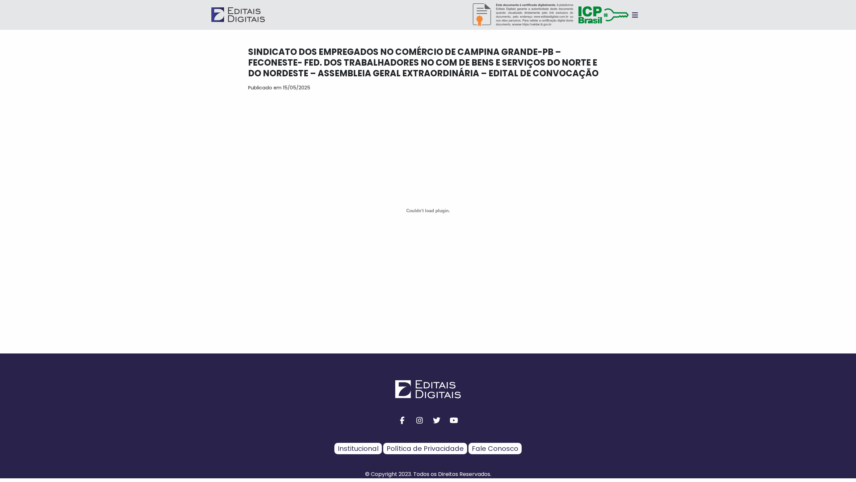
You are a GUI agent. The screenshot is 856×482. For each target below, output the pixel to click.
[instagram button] (419, 420)
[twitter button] (436, 420)
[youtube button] (454, 420)
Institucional (358, 448)
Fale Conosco (495, 448)
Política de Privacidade (425, 448)
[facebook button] (402, 420)
